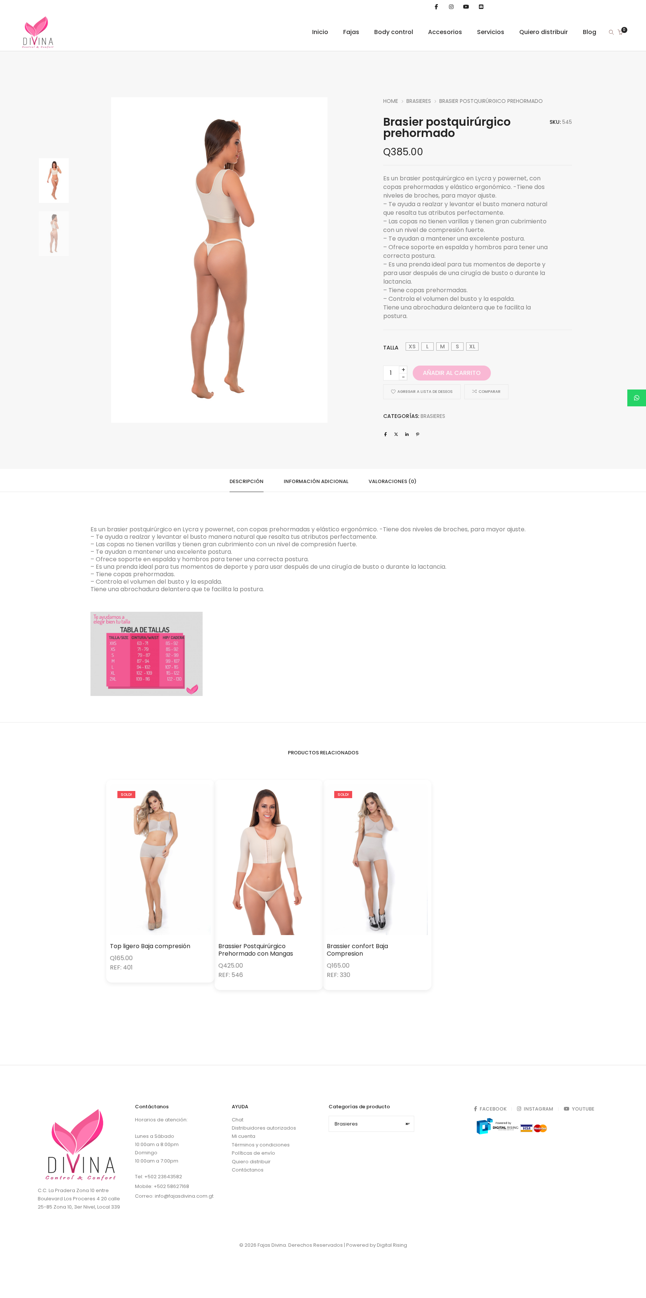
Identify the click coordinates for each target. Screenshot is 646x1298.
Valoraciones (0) (392, 481)
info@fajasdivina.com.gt (184, 1196)
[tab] (247, 480)
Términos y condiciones (261, 1144)
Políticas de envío (253, 1153)
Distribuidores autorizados (264, 1127)
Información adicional (316, 481)
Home (390, 101)
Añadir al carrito (452, 373)
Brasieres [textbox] (371, 1123)
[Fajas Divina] (38, 46)
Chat (237, 1119)
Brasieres (418, 101)
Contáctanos (248, 1170)
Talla (391, 347)
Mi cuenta (243, 1136)
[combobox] (371, 1124)
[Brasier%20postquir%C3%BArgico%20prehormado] (385, 434)
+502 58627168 (171, 1186)
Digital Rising (392, 1245)
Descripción (247, 481)
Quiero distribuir (251, 1161)
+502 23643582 (163, 1176)
